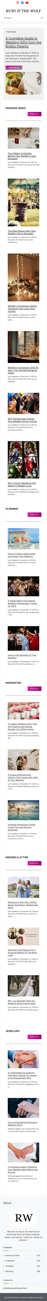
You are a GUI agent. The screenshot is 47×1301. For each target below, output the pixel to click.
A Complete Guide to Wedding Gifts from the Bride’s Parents (23, 42)
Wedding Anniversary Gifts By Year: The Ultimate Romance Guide (23, 370)
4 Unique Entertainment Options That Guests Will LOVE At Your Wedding (23, 777)
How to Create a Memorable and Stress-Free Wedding (21, 555)
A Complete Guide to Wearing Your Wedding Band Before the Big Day (23, 1170)
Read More (14, 67)
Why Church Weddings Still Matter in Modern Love (22, 484)
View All (34, 114)
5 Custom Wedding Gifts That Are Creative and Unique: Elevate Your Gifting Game (22, 727)
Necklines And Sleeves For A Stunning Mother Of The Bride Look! (22, 953)
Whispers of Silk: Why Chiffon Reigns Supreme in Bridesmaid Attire (23, 905)
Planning (9, 1271)
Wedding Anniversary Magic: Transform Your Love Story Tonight (22, 309)
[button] (42, 18)
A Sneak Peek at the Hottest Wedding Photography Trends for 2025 (22, 603)
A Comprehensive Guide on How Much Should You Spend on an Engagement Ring (22, 1075)
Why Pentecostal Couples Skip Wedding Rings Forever (22, 420)
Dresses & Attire (12, 1255)
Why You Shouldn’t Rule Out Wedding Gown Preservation (22, 1002)
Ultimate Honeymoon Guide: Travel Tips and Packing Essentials (21, 827)
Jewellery (9, 1266)
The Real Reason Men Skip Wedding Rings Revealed (22, 232)
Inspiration (10, 1261)
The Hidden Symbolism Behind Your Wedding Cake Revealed (22, 156)
